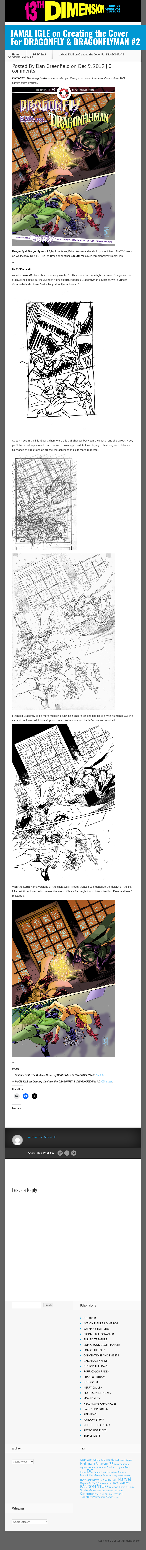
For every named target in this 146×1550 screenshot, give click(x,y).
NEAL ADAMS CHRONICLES (100, 1403)
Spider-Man (88, 1490)
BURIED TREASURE (95, 1339)
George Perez (101, 1475)
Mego (83, 1483)
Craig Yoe (120, 1467)
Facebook (67, 1153)
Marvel (124, 1479)
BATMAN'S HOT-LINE (97, 1328)
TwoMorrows (88, 1497)
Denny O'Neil (100, 1472)
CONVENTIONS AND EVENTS (101, 1355)
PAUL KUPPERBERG (96, 1409)
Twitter (73, 1153)
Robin (122, 1487)
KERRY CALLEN (93, 1387)
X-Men (116, 1497)
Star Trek (110, 1490)
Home (16, 54)
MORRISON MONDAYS (97, 1393)
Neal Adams (121, 1483)
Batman (87, 1463)
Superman (87, 1493)
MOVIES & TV (92, 1398)
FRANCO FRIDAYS (94, 1377)
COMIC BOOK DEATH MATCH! (102, 1344)
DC (90, 1471)
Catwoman (100, 1467)
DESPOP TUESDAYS (96, 1366)
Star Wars (119, 1490)
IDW (83, 1480)
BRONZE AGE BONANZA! (99, 1334)
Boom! (116, 1464)
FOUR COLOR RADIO (96, 1371)
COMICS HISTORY (94, 1350)
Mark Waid (112, 1480)
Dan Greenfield (53, 65)
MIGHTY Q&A (94, 1483)
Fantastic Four (87, 1475)
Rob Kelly (130, 1487)
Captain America (87, 1467)
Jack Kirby (93, 1480)
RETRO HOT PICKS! (95, 1430)
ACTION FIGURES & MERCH (101, 1323)
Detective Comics (116, 1472)
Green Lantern (124, 1475)
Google (60, 1153)
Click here (101, 1075)
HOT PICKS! (91, 1382)
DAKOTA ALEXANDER (97, 1360)
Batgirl (129, 1460)
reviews (113, 1487)
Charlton (111, 1467)
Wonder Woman (105, 1496)
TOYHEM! (118, 1494)
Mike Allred (107, 1483)
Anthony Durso (99, 1460)
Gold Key (113, 1475)
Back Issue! (120, 1460)
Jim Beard (104, 1480)
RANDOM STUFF (94, 1419)
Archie (110, 1460)
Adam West (86, 1459)
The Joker (109, 1494)
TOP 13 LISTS (92, 1435)
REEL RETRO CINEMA (97, 1425)
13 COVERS (90, 1318)
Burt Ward (124, 1464)
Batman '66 (104, 1463)
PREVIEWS (39, 54)
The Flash (99, 1494)
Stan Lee (101, 1490)
